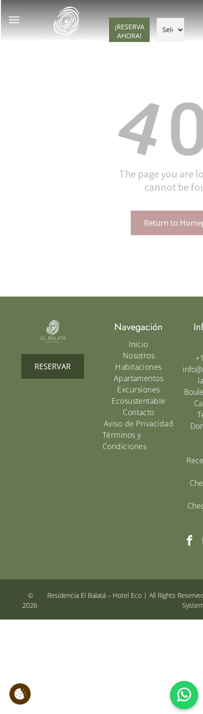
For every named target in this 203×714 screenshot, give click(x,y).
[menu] (14, 19)
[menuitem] (138, 344)
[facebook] (189, 541)
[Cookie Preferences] (20, 694)
